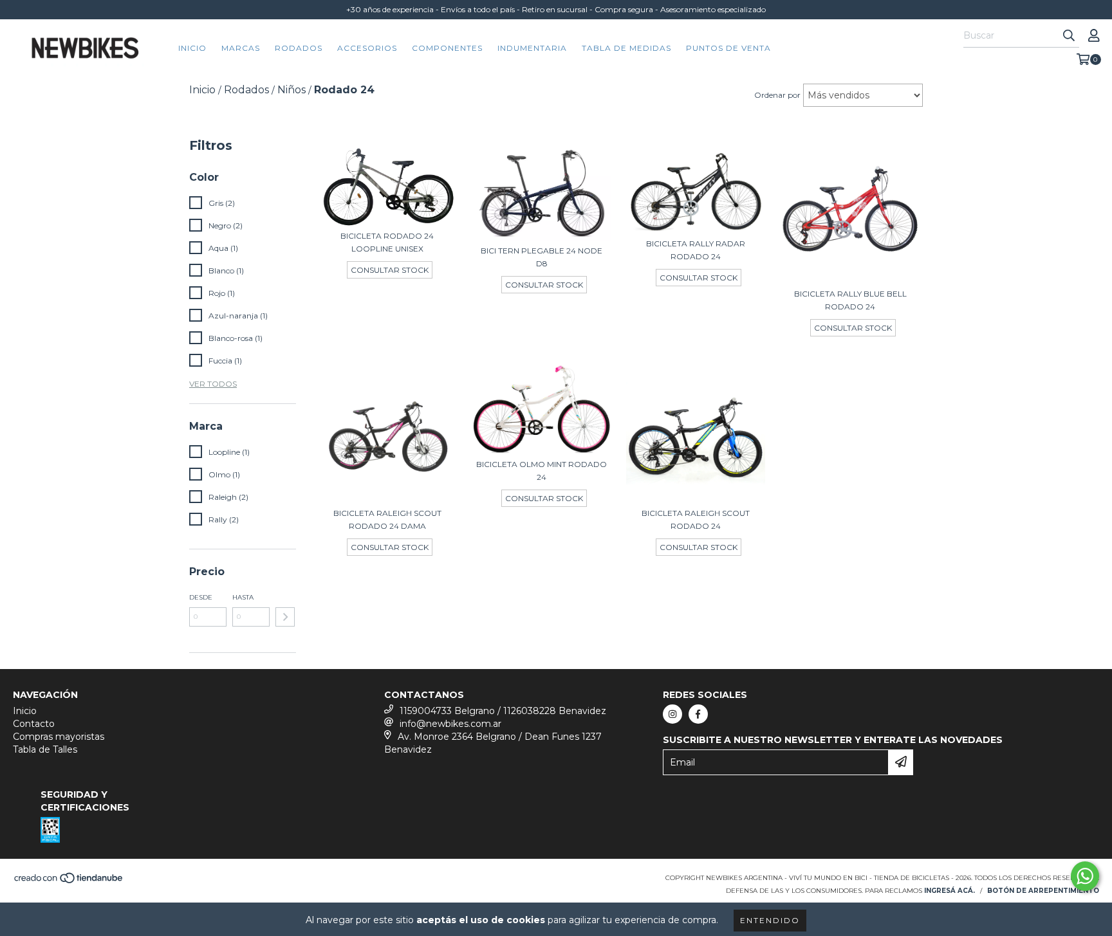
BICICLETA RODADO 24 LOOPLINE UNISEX (387, 242)
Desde (200, 597)
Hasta (243, 597)
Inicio (192, 48)
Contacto (34, 724)
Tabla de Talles (45, 749)
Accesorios (367, 48)
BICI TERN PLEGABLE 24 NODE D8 (541, 257)
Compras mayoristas (58, 736)
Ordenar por (777, 95)
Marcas (240, 48)
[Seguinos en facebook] (698, 714)
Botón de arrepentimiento (1043, 890)
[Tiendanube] (69, 881)
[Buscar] (1069, 36)
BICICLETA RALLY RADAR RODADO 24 (695, 250)
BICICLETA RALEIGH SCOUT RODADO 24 (696, 519)
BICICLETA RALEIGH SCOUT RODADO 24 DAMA (387, 519)
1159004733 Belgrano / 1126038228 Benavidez (503, 711)
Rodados (298, 48)
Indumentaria (532, 48)
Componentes (447, 48)
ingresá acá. (949, 890)
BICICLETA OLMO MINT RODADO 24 (541, 470)
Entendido (770, 920)
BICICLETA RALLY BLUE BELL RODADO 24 (850, 300)
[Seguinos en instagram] (672, 714)
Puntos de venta (728, 48)
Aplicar (285, 617)
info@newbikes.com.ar (450, 724)
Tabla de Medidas (626, 48)
